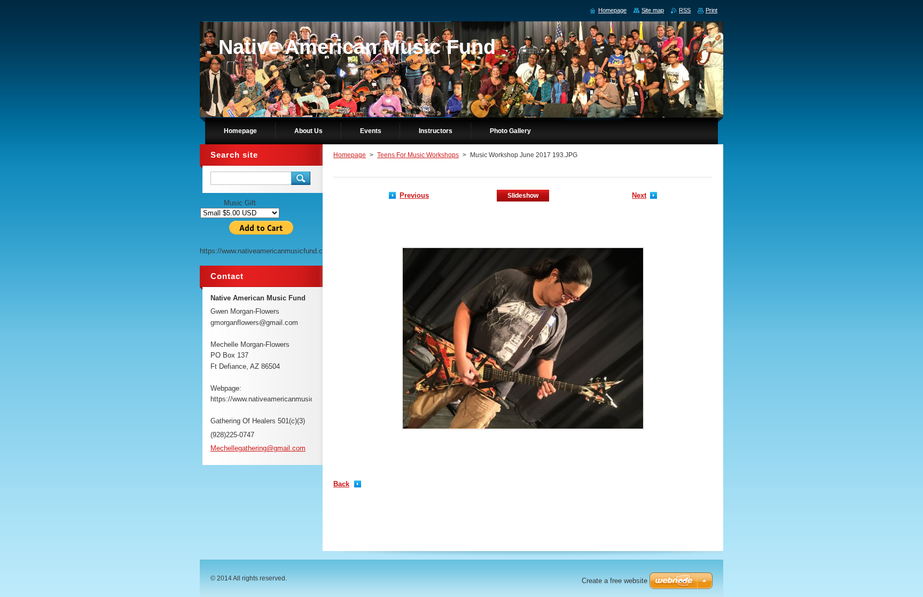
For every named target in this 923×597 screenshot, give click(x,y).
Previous (414, 195)
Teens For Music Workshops (418, 155)
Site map (653, 10)
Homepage (349, 155)
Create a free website (614, 581)
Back (341, 484)
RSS (685, 10)
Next (639, 195)
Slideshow (522, 195)
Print (711, 10)
